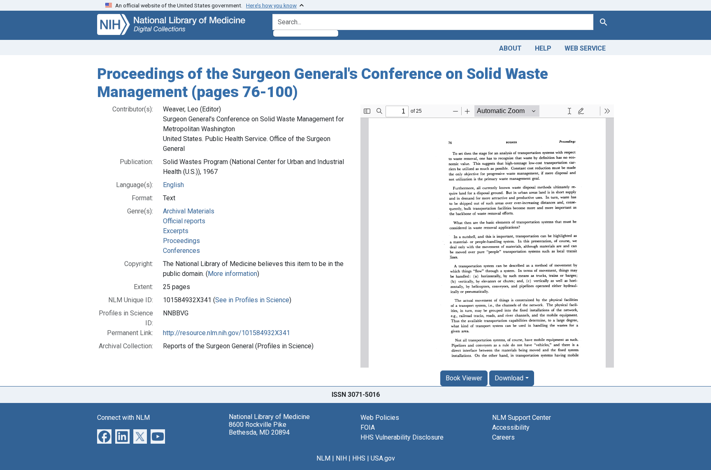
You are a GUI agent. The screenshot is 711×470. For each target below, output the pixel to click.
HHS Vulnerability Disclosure (402, 437)
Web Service (585, 48)
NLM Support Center (521, 417)
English (173, 185)
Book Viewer (464, 378)
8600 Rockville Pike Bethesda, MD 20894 (259, 428)
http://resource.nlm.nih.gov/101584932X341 (226, 333)
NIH (341, 458)
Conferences (181, 251)
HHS (358, 458)
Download (509, 378)
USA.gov (383, 458)
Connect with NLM (123, 417)
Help (543, 48)
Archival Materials (188, 211)
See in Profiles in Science (252, 300)
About (510, 48)
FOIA (367, 427)
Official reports (184, 221)
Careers (503, 437)
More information (232, 274)
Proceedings (181, 241)
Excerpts (175, 231)
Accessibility (511, 427)
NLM (323, 458)
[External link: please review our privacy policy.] (104, 436)
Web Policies (379, 417)
